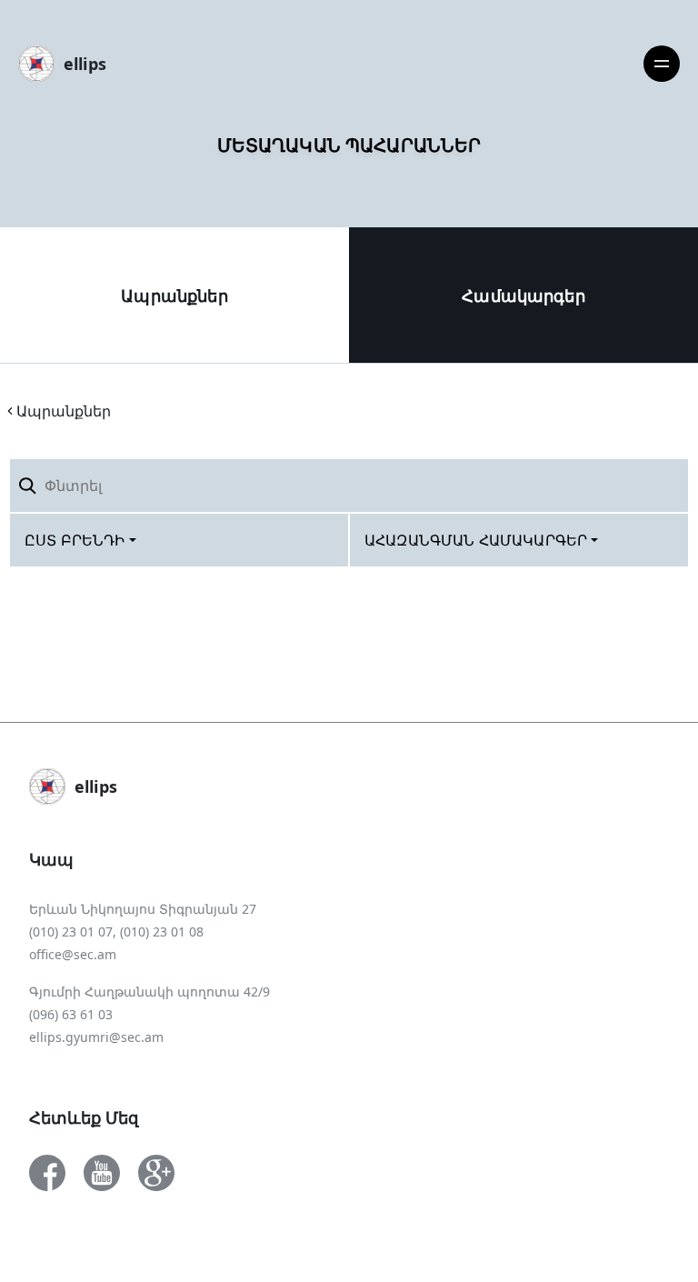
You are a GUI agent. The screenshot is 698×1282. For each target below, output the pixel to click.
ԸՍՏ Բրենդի (75, 540)
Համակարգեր (523, 295)
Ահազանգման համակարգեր (475, 540)
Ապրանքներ (174, 295)
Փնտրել (642, 485)
